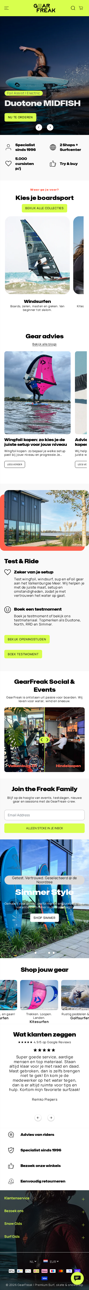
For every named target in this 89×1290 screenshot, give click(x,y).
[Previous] (39, 127)
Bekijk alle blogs (44, 344)
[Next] (50, 127)
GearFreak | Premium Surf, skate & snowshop (50, 1285)
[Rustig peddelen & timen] (57, 995)
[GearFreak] (44, 8)
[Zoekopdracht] (73, 8)
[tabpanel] (44, 75)
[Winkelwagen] (81, 8)
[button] (7, 8)
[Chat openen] (77, 1278)
